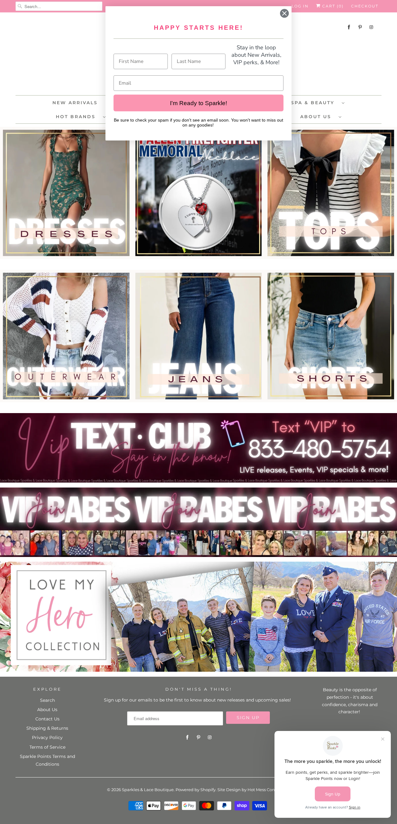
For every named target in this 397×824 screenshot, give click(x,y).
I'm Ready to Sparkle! (198, 103)
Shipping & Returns (47, 728)
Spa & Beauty (315, 102)
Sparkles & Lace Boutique (148, 789)
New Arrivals (75, 102)
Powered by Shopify (196, 789)
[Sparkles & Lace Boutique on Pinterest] (360, 27)
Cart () (332, 6)
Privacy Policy (47, 737)
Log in (300, 6)
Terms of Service (47, 747)
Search (47, 700)
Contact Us (47, 719)
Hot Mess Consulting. (269, 789)
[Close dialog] (284, 13)
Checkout (364, 6)
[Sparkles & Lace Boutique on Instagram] (371, 27)
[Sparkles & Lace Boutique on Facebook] (349, 27)
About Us (318, 116)
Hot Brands (78, 116)
